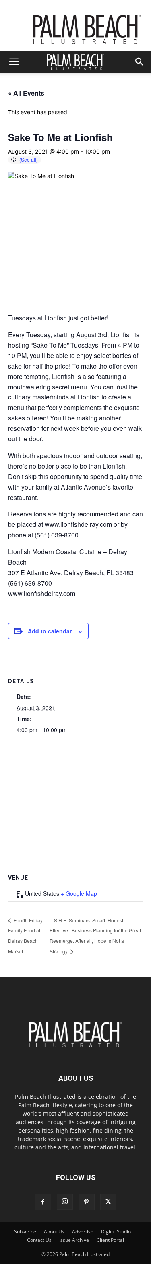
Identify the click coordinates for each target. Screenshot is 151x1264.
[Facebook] (43, 1202)
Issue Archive (74, 1240)
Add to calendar (50, 631)
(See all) (28, 159)
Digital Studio (116, 1231)
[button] (14, 62)
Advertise (82, 1231)
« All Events (26, 93)
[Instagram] (65, 1202)
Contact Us (39, 1240)
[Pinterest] (87, 1202)
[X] (108, 1202)
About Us (54, 1231)
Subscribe (25, 1231)
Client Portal (110, 1240)
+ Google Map (79, 893)
